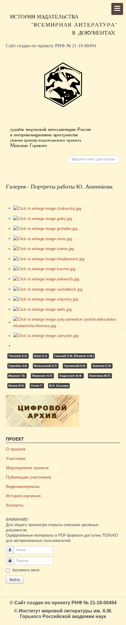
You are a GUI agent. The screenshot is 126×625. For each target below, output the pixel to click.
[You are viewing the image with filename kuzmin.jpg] (44, 269)
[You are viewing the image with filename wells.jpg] (42, 309)
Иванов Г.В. (16, 375)
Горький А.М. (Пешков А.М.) (74, 355)
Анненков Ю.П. (100, 375)
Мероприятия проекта (27, 467)
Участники (15, 458)
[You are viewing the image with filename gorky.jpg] (42, 218)
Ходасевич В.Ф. (71, 375)
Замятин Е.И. (101, 365)
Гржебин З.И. (18, 365)
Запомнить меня (26, 570)
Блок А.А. (41, 355)
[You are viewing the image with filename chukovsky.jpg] (47, 208)
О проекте (15, 449)
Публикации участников (28, 477)
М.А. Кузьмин (59, 385)
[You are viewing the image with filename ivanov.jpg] (43, 249)
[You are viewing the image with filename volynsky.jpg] (45, 299)
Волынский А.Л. (45, 365)
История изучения (23, 495)
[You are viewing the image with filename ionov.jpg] (42, 238)
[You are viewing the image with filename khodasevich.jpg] (48, 258)
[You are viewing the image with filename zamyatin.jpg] (46, 336)
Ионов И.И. (16, 385)
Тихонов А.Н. (18, 355)
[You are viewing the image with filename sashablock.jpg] (47, 289)
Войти (15, 580)
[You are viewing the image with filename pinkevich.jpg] (46, 279)
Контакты (14, 505)
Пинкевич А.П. (42, 375)
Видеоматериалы (23, 486)
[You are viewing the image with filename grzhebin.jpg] (45, 228)
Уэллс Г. (37, 385)
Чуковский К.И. (75, 365)
